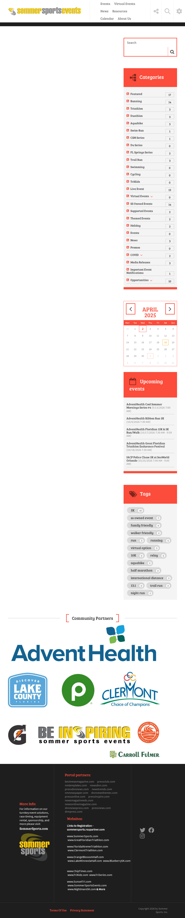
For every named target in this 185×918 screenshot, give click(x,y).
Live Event (137, 189)
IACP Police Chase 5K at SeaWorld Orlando (147, 460)
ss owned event (145, 518)
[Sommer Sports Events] (45, 11)
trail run (159, 585)
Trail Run (136, 160)
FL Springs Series (141, 152)
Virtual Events (124, 3)
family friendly (145, 525)
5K (136, 510)
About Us (124, 18)
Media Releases (140, 262)
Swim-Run (137, 130)
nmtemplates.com (76, 785)
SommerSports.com (34, 828)
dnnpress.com (73, 811)
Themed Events (140, 218)
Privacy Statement (82, 910)
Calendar (107, 18)
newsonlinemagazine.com (81, 804)
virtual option (144, 548)
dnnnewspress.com (77, 808)
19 (165, 342)
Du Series (136, 145)
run (136, 540)
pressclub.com (106, 781)
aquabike (140, 563)
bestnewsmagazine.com (79, 781)
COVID (134, 255)
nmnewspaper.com (76, 792)
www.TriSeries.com (100, 875)
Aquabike (136, 123)
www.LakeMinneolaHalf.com (85, 860)
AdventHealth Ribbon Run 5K (145, 420)
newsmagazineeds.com (79, 800)
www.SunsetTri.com (79, 881)
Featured (136, 94)
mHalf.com (97, 857)
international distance (150, 578)
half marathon (145, 570)
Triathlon (136, 108)
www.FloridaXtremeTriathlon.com (87, 846)
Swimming (137, 167)
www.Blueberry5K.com (116, 860)
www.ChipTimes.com (79, 871)
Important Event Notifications (139, 271)
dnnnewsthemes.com (104, 792)
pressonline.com (75, 796)
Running (136, 101)
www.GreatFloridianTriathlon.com (88, 840)
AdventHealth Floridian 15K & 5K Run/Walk (149, 432)
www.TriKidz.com (78, 875)
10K (136, 555)
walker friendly (145, 533)
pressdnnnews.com (77, 789)
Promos (135, 247)
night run (141, 593)
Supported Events (141, 211)
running (159, 540)
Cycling (135, 174)
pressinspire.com (98, 796)
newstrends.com (102, 789)
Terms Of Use (58, 910)
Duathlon (136, 116)
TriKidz (135, 181)
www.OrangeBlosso (79, 857)
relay (157, 555)
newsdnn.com (98, 785)
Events (105, 3)
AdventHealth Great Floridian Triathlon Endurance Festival (145, 446)
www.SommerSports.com (82, 836)
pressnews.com (101, 808)
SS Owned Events (141, 203)
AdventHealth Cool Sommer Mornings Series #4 (148, 407)
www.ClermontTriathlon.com (85, 850)
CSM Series (137, 137)
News (104, 11)
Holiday (135, 225)
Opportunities (139, 280)
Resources (119, 11)
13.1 (136, 585)
